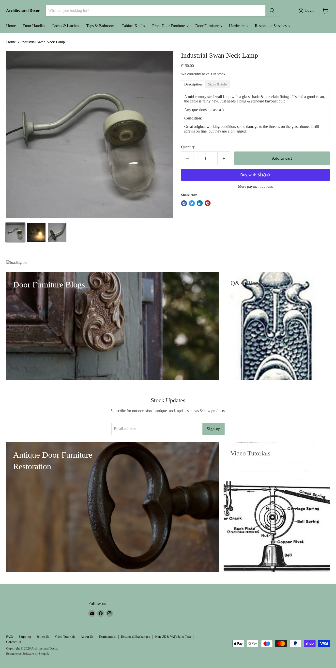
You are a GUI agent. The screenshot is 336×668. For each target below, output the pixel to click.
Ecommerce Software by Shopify (27, 653)
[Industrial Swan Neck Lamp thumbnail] (15, 232)
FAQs (9, 636)
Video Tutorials (65, 636)
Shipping (25, 636)
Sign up (213, 428)
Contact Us (13, 642)
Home (11, 26)
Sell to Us (42, 636)
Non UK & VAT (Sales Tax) (173, 636)
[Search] (272, 10)
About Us (87, 636)
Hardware (237, 26)
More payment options (255, 186)
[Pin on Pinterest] (208, 203)
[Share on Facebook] (184, 203)
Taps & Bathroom (100, 26)
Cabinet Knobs (133, 26)
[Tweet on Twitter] (192, 203)
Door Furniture (207, 26)
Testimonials (107, 636)
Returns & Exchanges (135, 636)
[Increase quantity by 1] (224, 158)
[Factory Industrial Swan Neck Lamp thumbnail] (36, 232)
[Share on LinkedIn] (200, 203)
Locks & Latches (65, 26)
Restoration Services (271, 26)
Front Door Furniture (169, 26)
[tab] (193, 84)
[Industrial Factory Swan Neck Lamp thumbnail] (57, 232)
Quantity (188, 147)
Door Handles (34, 26)
